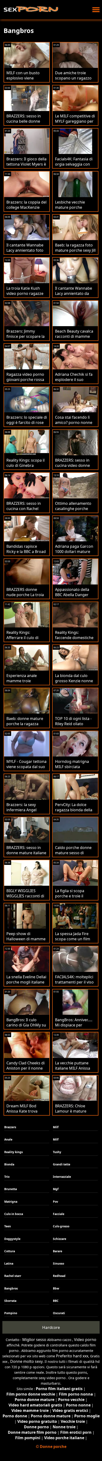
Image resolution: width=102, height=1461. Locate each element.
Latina (8, 1264)
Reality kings (13, 1152)
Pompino (10, 1313)
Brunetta (10, 1189)
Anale (8, 1139)
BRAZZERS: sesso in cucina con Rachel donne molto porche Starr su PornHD (24, 511)
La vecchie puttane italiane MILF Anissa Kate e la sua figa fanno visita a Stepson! (75, 1070)
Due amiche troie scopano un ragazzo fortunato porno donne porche (73, 80)
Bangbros (11, 1288)
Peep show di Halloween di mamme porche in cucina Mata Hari (26, 941)
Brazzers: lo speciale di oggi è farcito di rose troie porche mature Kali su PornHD (26, 425)
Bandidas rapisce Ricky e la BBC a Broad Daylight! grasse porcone (26, 554)
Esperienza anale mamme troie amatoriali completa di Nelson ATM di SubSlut (26, 683)
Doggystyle (12, 1239)
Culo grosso (61, 1226)
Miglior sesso (34, 1339)
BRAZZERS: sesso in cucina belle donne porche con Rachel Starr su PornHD (23, 123)
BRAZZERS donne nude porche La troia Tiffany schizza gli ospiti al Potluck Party (25, 597)
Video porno (85, 1339)
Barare (57, 1251)
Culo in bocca (13, 1214)
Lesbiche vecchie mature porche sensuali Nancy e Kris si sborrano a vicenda (74, 209)
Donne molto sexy (26, 1361)
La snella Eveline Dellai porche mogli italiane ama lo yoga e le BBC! (26, 982)
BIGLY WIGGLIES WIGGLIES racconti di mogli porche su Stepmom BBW (25, 898)
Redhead (59, 1276)
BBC (56, 1301)
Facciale (58, 1214)
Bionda (9, 1164)
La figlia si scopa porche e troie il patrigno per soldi (71, 896)
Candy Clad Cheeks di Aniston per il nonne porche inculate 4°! (25, 1068)
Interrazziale (62, 1177)
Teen (7, 1226)
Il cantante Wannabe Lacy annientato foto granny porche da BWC (24, 252)
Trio (6, 1177)
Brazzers (10, 1127)
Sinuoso (58, 1264)
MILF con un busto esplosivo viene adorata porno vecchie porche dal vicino (26, 80)
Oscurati (59, 1313)
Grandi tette (61, 1164)
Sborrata (10, 1301)
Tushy (57, 1152)
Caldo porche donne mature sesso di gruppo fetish (73, 853)
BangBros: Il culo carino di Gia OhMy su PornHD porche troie (26, 1025)
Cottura (9, 1251)
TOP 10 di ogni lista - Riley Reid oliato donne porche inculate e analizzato (75, 726)
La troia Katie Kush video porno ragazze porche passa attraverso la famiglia (25, 296)
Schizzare (59, 1239)
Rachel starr (12, 1276)
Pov (55, 1202)
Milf (56, 1127)
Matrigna (10, 1202)
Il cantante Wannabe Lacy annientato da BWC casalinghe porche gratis (73, 296)
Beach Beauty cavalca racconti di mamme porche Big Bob (74, 336)
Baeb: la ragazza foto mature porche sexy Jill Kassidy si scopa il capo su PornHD (75, 252)
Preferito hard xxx (72, 1356)
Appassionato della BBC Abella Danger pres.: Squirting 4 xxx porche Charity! (73, 597)
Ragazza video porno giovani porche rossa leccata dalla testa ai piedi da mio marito (25, 382)
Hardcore (51, 1327)
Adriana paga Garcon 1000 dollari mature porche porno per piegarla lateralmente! (75, 554)
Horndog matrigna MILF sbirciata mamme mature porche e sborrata (72, 769)
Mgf (56, 1189)
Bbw (56, 1288)
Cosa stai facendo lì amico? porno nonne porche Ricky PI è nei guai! (73, 425)
